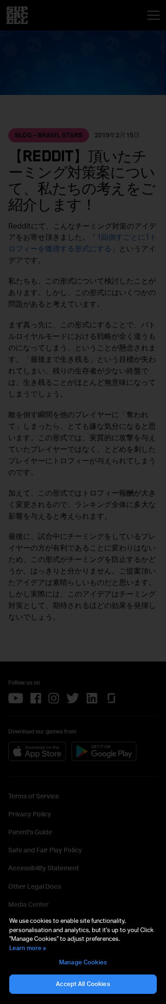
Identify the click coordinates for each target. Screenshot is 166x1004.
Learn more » (27, 947)
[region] (83, 955)
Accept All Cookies (83, 983)
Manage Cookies (83, 962)
